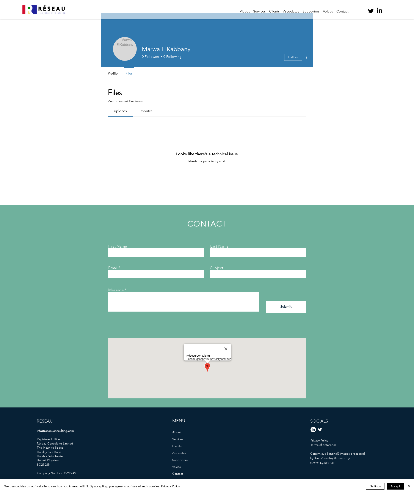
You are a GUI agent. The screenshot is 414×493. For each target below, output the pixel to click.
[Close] (408, 486)
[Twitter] (371, 11)
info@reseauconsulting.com (55, 431)
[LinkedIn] (379, 11)
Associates (179, 453)
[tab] (120, 111)
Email (113, 268)
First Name (117, 246)
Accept (395, 486)
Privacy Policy (170, 486)
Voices (176, 467)
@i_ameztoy (342, 458)
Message (116, 290)
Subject (216, 268)
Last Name (219, 246)
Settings (375, 486)
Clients (177, 446)
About (176, 432)
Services (177, 439)
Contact (177, 474)
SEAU (47, 421)
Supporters (180, 460)
